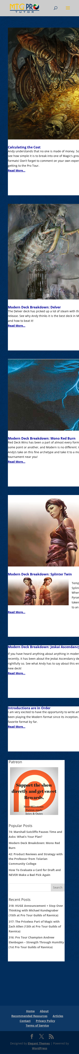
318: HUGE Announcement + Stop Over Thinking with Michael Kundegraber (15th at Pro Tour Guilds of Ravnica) (36, 910)
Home (30, 1011)
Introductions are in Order (29, 708)
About (44, 1011)
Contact (25, 1021)
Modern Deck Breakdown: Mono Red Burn (42, 438)
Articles (58, 1016)
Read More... (16, 170)
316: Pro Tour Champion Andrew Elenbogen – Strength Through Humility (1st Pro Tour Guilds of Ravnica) (36, 942)
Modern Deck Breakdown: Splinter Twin (40, 574)
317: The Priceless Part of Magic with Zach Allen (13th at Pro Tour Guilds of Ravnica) (35, 926)
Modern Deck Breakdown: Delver (34, 307)
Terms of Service (37, 1025)
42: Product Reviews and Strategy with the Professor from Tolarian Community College (36, 859)
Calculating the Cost (24, 147)
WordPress (39, 1048)
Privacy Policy (45, 1021)
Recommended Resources (29, 1016)
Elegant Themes (39, 1043)
